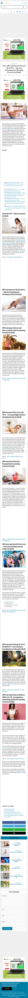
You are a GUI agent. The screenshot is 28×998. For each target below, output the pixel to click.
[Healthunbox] (6, 2)
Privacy (10, 992)
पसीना (22, 505)
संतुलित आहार (10, 128)
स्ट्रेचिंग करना (10, 684)
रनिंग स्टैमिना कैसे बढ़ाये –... (16, 868)
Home (2, 992)
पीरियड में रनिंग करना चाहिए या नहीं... (16, 884)
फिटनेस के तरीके (14, 63)
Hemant (5, 75)
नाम (3, 909)
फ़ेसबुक (15, 772)
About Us (6, 992)
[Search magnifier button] (23, 7)
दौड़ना (3, 243)
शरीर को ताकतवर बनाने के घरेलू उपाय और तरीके (13, 814)
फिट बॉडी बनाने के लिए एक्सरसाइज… (15, 257)
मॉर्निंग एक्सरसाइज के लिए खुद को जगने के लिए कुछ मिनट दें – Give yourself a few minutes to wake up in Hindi (14, 203)
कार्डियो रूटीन (11, 602)
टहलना (7, 243)
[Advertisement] (14, 26)
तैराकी (24, 241)
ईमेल (3, 915)
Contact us (15, 992)
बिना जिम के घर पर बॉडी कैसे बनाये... (16, 852)
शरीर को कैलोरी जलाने (19, 240)
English (25, 3)
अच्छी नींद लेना (7, 438)
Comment (4, 895)
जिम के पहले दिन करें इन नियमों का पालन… (16, 758)
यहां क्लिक (23, 771)
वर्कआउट (4, 445)
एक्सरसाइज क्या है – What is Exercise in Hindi (13, 182)
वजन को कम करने (21, 251)
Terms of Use (20, 992)
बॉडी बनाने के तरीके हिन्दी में (9, 810)
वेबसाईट (3, 921)
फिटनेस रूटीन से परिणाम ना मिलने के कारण (12, 812)
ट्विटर (20, 772)
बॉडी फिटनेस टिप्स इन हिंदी (9, 809)
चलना (10, 243)
